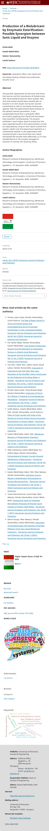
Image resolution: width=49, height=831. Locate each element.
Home (5, 8)
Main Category (9, 699)
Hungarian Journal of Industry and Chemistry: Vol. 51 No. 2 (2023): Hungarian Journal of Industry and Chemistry (27, 358)
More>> (18, 564)
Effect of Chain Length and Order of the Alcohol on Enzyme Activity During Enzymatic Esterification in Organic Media (26, 418)
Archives (13, 8)
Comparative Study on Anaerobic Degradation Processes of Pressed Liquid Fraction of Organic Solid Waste (25, 503)
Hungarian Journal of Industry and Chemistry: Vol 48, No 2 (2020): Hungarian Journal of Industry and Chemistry (27, 336)
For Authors (9, 603)
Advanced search (11, 592)
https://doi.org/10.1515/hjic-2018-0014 (23, 67)
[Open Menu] (2, 2)
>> (8, 544)
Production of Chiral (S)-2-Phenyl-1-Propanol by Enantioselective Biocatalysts (26, 396)
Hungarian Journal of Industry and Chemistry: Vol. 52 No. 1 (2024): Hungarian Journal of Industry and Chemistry (27, 443)
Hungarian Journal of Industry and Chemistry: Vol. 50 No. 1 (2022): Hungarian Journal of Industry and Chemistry (27, 402)
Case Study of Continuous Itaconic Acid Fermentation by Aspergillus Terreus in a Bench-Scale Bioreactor (27, 349)
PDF (8, 237)
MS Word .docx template (20, 818)
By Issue (7, 588)
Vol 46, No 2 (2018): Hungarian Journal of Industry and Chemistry (23, 12)
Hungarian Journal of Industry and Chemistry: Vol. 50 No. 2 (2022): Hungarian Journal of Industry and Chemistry (27, 535)
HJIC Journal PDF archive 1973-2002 (18, 613)
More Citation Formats (12, 296)
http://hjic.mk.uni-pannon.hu (22, 796)
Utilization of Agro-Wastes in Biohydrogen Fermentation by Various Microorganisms (24, 478)
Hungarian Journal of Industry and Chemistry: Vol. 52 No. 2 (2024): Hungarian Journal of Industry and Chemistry (26, 383)
